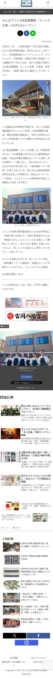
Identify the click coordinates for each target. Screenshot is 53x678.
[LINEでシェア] (33, 33)
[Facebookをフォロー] (38, 635)
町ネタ (5, 326)
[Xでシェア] (20, 33)
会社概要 (14, 658)
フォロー (28, 377)
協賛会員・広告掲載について (14, 664)
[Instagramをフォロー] (26, 642)
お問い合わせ (39, 662)
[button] (47, 465)
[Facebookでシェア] (26, 33)
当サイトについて (39, 658)
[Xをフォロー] (14, 635)
